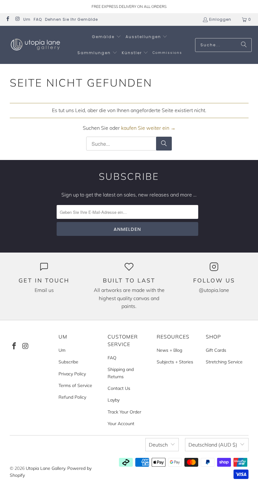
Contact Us (119, 388)
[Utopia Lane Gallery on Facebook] (7, 19)
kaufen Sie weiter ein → (148, 128)
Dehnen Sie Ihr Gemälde (71, 19)
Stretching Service (224, 362)
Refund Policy (72, 397)
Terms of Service (75, 385)
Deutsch (158, 445)
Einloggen (220, 19)
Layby (114, 400)
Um (27, 19)
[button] (106, 37)
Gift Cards (216, 350)
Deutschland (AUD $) (212, 445)
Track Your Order (124, 412)
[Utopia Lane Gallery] (35, 45)
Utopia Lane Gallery (45, 468)
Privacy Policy (72, 374)
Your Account (121, 423)
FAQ (38, 19)
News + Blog (169, 350)
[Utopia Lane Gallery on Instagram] (17, 19)
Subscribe (68, 362)
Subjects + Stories (175, 362)
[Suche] (244, 45)
